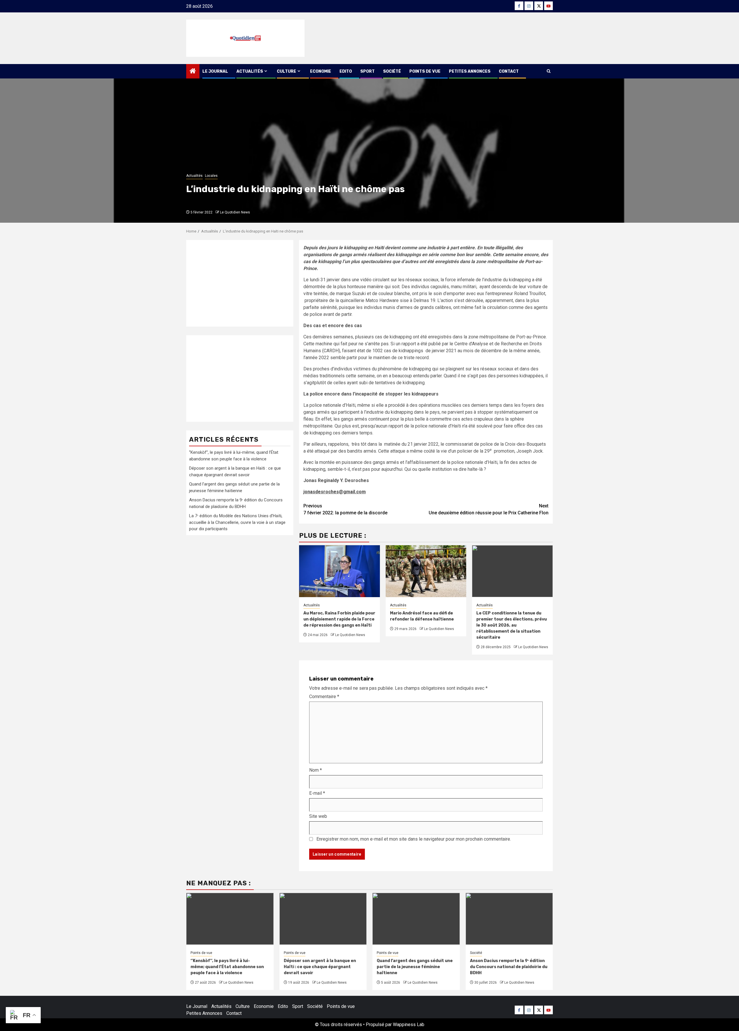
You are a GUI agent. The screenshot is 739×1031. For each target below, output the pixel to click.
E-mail (317, 793)
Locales (211, 176)
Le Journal (215, 71)
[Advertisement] (239, 283)
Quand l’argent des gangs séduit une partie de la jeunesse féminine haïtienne (415, 966)
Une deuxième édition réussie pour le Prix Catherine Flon (488, 509)
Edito (345, 71)
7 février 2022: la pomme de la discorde (345, 509)
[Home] (193, 72)
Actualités (249, 71)
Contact (509, 71)
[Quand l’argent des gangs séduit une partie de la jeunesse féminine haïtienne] (416, 919)
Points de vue (425, 71)
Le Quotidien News (235, 212)
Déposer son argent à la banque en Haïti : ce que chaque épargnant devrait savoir (320, 966)
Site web (318, 816)
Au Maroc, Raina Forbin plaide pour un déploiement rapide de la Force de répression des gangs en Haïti (339, 619)
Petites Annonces (469, 71)
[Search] (548, 71)
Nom (315, 770)
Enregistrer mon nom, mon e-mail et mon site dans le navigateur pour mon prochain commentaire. (413, 839)
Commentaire (324, 696)
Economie (320, 71)
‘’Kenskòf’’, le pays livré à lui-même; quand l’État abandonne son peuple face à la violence (227, 966)
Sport (367, 71)
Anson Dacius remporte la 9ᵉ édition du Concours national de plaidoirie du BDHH (508, 966)
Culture (286, 71)
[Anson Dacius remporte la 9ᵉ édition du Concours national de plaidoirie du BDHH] (509, 919)
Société (392, 71)
